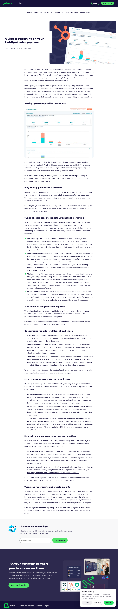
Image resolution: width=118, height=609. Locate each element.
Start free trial (107, 3)
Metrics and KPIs (32, 12)
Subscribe (60, 540)
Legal (46, 606)
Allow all (108, 602)
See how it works (18, 585)
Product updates (27, 606)
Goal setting (44, 12)
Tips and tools (85, 12)
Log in (95, 3)
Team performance (57, 12)
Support (39, 606)
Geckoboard (8, 3)
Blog (20, 3)
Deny (87, 602)
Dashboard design (72, 12)
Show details (97, 602)
